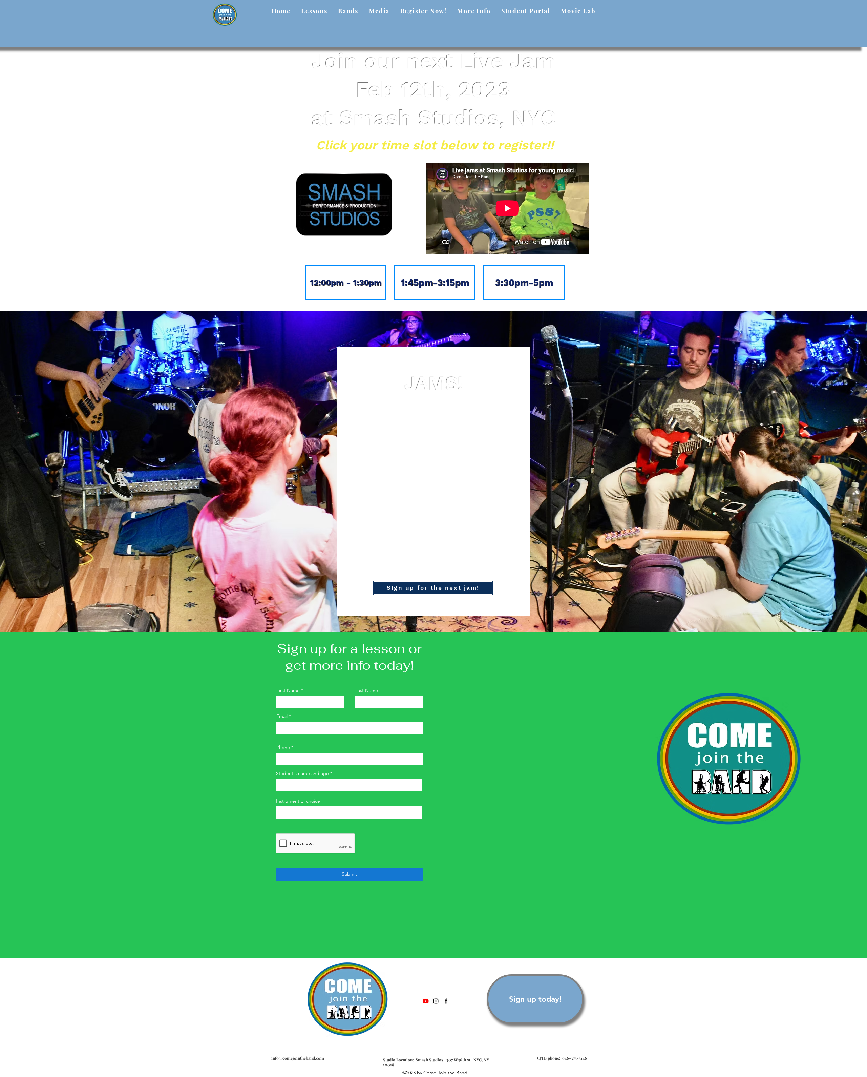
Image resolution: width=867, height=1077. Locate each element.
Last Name (366, 690)
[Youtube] (425, 1001)
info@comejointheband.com (298, 1058)
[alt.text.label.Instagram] (435, 1001)
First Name (288, 690)
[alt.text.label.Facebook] (446, 1001)
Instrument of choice (298, 801)
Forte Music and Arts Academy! (456, 465)
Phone (283, 747)
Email (282, 716)
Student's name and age (302, 773)
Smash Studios (482, 436)
